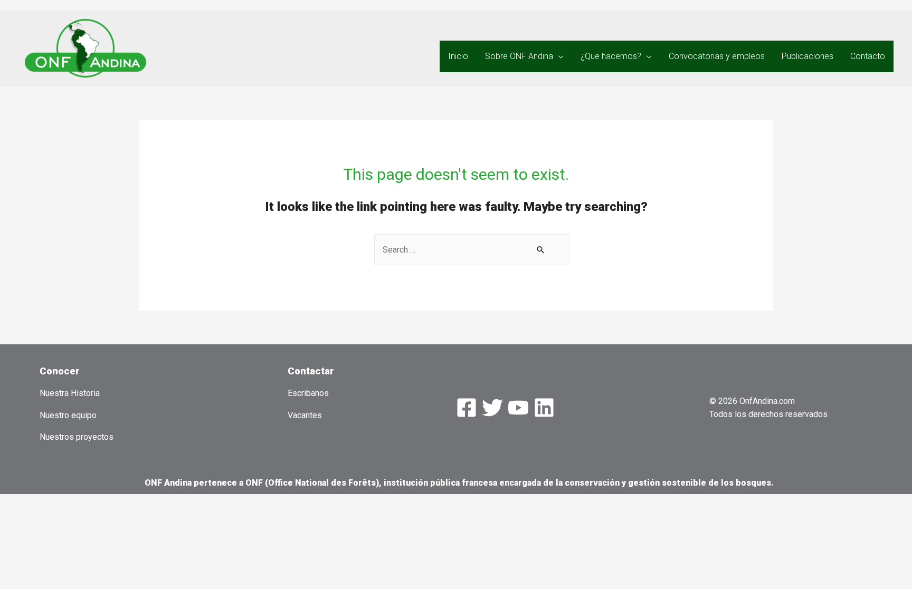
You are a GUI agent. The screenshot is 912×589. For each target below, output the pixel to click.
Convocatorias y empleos (717, 56)
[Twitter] (492, 407)
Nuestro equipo (68, 415)
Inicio (458, 56)
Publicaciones (807, 56)
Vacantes (305, 415)
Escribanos (308, 393)
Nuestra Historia (70, 393)
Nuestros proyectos (76, 437)
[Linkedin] (544, 407)
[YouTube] (518, 407)
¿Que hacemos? (611, 56)
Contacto (867, 56)
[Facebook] (466, 407)
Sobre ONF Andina (519, 56)
